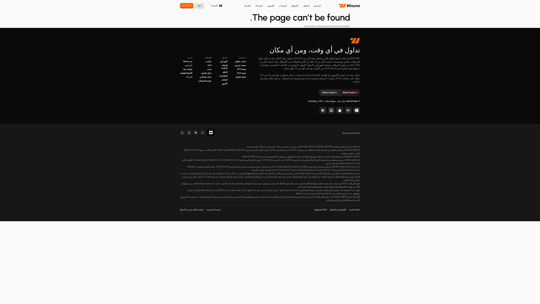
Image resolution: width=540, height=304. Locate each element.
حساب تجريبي (240, 65)
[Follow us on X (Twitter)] (196, 132)
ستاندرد (208, 61)
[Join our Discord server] (211, 133)
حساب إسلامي (206, 77)
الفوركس (224, 61)
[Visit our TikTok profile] (182, 132)
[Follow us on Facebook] (202, 132)
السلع (225, 72)
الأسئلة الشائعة (186, 73)
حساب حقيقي (240, 61)
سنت (209, 69)
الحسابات (208, 58)
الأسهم (225, 83)
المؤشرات (223, 76)
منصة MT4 (241, 69)
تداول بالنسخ (241, 77)
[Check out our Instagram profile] (189, 132)
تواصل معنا (187, 69)
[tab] (349, 92)
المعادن (224, 80)
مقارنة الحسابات (205, 81)
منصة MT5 (241, 73)
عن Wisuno (187, 61)
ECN (210, 65)
